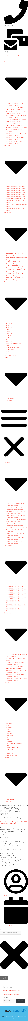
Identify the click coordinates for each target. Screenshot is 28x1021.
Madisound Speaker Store (11, 990)
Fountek (9, 333)
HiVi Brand (9, 335)
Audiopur (9, 327)
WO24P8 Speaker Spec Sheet (16, 198)
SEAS (7, 351)
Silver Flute (9, 353)
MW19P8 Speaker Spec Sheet (16, 196)
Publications (10, 398)
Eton (7, 329)
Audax (8, 325)
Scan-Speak (10, 349)
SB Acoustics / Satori (13, 347)
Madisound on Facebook (11, 994)
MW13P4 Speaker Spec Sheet (16, 186)
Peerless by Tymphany (13, 343)
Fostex (8, 331)
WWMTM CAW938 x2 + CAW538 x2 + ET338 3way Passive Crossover (16, 129)
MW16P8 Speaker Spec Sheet (16, 192)
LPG (7, 337)
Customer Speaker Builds (12, 355)
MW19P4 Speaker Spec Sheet (16, 194)
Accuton (9, 323)
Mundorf (9, 341)
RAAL (8, 345)
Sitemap (9, 400)
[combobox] (10, 933)
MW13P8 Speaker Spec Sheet (16, 188)
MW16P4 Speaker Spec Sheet (16, 190)
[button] (14, 432)
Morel (8, 339)
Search (5, 997)
